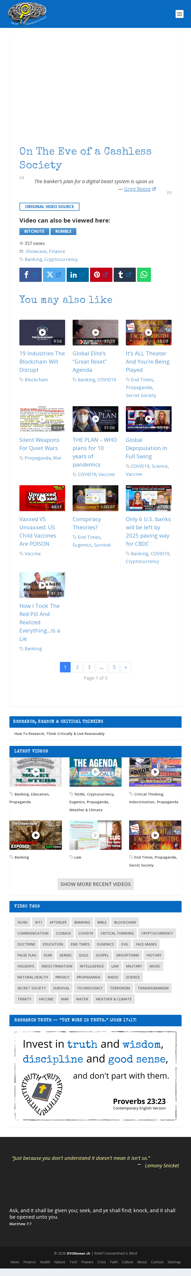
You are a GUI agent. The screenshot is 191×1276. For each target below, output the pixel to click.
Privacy (62, 977)
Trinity (24, 999)
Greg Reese (137, 188)
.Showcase (36, 251)
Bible (102, 922)
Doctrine (26, 944)
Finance (57, 251)
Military (134, 966)
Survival (102, 545)
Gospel (102, 955)
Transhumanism (153, 988)
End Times (142, 380)
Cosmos (63, 933)
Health (45, 1262)
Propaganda (139, 387)
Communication (32, 933)
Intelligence (92, 966)
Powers (87, 1262)
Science (160, 466)
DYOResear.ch (78, 1253)
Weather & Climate (85, 809)
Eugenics (82, 545)
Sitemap (174, 1262)
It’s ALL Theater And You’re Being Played (148, 361)
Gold (83, 955)
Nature (59, 1262)
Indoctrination (141, 801)
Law (77, 857)
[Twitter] (54, 275)
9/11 (38, 922)
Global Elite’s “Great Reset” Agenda (90, 361)
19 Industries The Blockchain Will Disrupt (42, 361)
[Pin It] (101, 275)
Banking (33, 259)
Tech (73, 1262)
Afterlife (58, 922)
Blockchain (36, 380)
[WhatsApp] (144, 275)
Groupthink (127, 955)
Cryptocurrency (61, 259)
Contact (157, 1262)
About (142, 1262)
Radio (113, 977)
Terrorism (120, 988)
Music (154, 966)
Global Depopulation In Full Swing (146, 448)
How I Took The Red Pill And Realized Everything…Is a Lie (39, 622)
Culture (127, 1262)
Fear (48, 955)
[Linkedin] (78, 275)
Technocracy (89, 988)
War (57, 458)
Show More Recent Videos (95, 884)
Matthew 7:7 (20, 1223)
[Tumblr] (125, 275)
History (153, 955)
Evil (124, 944)
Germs (65, 955)
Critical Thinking (148, 794)
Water (82, 999)
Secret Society (141, 395)
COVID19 (106, 380)
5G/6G (79, 794)
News (14, 1262)
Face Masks (146, 944)
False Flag (26, 955)
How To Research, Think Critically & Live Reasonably (59, 733)
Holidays (25, 966)
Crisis (101, 1262)
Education (40, 794)
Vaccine (106, 474)
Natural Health (32, 977)
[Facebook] (30, 275)
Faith (114, 1262)
